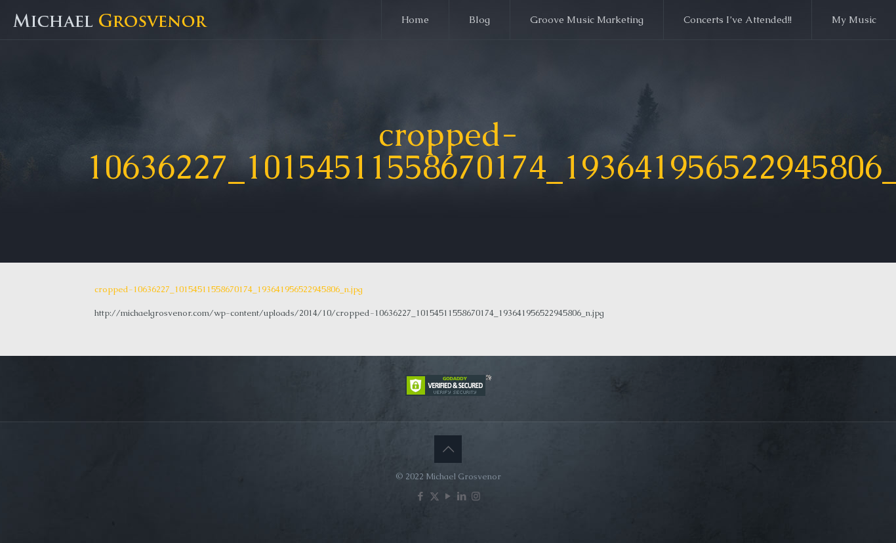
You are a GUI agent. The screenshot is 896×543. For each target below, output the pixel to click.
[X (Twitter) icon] (434, 496)
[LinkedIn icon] (462, 496)
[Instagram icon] (476, 496)
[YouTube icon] (448, 496)
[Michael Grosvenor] (111, 19)
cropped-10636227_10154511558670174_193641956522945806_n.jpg (228, 289)
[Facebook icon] (421, 496)
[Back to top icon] (448, 449)
